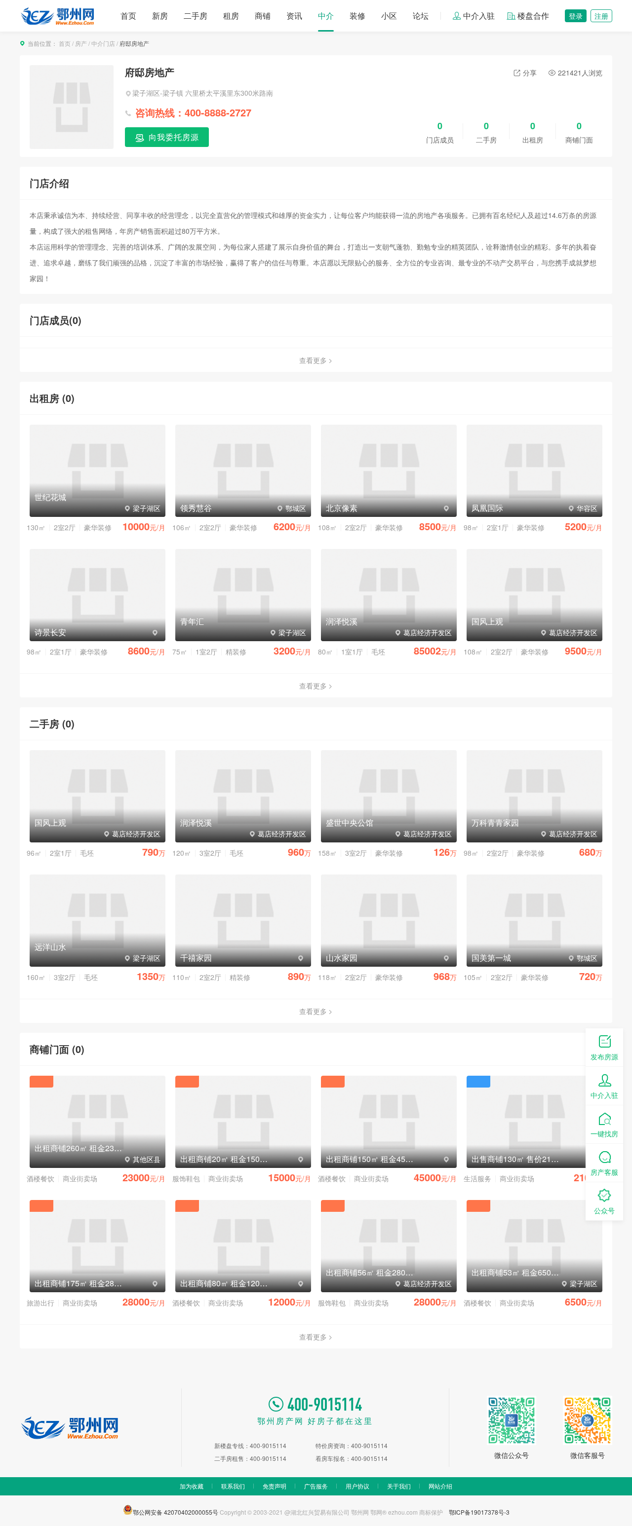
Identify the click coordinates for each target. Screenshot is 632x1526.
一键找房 (604, 1133)
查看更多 (313, 360)
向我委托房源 (172, 137)
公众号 (604, 1210)
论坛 (421, 15)
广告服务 (316, 1486)
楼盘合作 (533, 15)
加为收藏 (191, 1486)
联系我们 (233, 1486)
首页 (128, 15)
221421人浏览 (580, 72)
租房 (231, 15)
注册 (601, 16)
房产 (81, 43)
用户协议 (357, 1486)
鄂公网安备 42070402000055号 (175, 1511)
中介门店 (103, 43)
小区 (389, 15)
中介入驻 (479, 15)
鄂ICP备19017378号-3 (479, 1512)
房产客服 (604, 1172)
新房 (160, 15)
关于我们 (399, 1486)
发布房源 (604, 1056)
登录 (576, 16)
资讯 (294, 15)
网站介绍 (440, 1486)
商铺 (263, 15)
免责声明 (274, 1486)
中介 (326, 15)
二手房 (195, 15)
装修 (357, 15)
